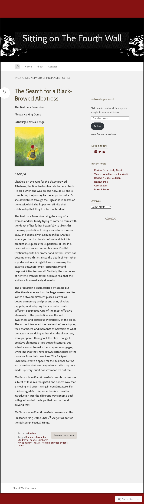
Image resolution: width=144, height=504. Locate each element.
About (40, 66)
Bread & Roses (101, 189)
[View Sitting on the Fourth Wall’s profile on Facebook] (95, 151)
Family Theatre (33, 442)
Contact (52, 66)
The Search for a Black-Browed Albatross (44, 94)
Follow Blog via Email (102, 99)
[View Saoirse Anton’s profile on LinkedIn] (103, 151)
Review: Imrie (101, 181)
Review (32, 433)
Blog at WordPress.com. (25, 488)
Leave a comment (64, 435)
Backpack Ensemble (36, 437)
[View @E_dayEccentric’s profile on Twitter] (99, 151)
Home (28, 66)
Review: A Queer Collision (107, 177)
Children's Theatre (27, 439)
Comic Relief (100, 185)
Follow (97, 126)
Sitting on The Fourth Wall (72, 38)
